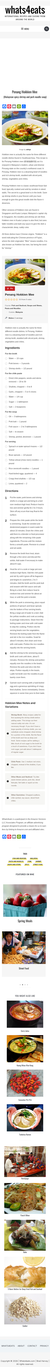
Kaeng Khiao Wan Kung (25, 1065)
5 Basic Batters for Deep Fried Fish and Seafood (25, 1289)
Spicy (27, 864)
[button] (25, 29)
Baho (25, 1252)
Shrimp (38, 861)
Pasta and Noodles (16, 861)
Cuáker (25, 1325)
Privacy (44, 1346)
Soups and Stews (14, 864)
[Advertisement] (25, 63)
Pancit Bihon (25, 1215)
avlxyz (28, 149)
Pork (29, 861)
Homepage (25, 1178)
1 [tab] (20, 985)
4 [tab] (27, 985)
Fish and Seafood (19, 858)
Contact (32, 1346)
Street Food (37, 864)
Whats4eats (8, 1346)
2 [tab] (22, 985)
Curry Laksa (25, 1030)
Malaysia (34, 858)
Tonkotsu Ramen (25, 1134)
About (21, 1346)
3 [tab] (25, 985)
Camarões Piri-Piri (25, 1099)
